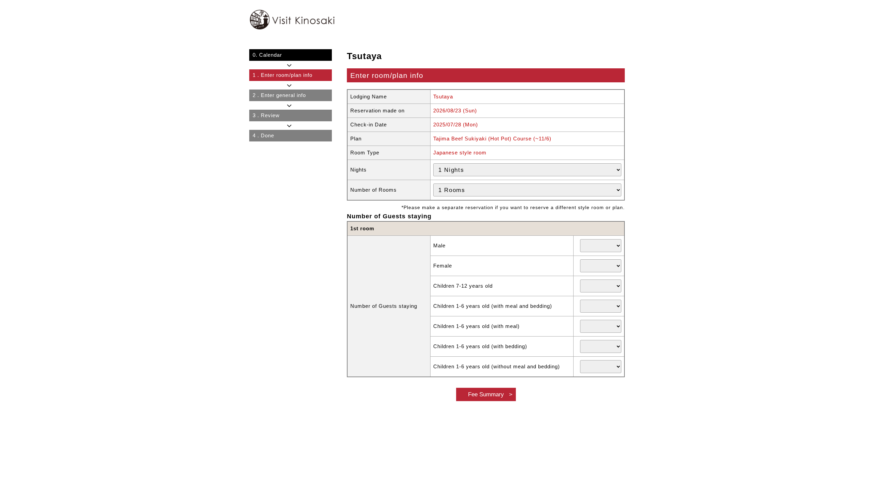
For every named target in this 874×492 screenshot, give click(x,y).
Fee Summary (486, 394)
